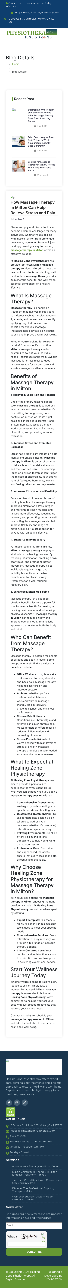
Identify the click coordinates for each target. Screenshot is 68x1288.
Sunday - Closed (19, 1152)
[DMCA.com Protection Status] (10, 1111)
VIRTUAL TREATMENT (21, 51)
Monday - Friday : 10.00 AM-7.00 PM (31, 1141)
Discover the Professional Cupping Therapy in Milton (33, 1190)
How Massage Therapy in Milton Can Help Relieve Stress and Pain (33, 207)
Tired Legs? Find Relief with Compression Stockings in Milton (37, 1181)
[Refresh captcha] (43, 1238)
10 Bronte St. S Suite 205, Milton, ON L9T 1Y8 (36, 1125)
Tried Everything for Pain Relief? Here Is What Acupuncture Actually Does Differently (40, 141)
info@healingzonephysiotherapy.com (33, 1130)
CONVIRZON (54, 1279)
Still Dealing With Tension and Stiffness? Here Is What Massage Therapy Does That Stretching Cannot (41, 115)
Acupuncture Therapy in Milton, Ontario (36, 1166)
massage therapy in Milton (27, 250)
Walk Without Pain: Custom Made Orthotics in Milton (32, 1198)
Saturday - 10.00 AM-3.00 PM (27, 1147)
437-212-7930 (18, 1136)
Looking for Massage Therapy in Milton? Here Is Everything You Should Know (41, 166)
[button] (50, 32)
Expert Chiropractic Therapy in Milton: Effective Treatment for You (35, 1173)
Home (15, 64)
